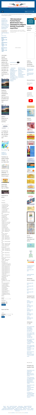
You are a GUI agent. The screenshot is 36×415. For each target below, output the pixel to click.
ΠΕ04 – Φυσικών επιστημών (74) (4, 234)
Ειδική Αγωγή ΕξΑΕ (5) (5, 286)
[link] (35, 19)
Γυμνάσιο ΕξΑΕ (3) (5, 284)
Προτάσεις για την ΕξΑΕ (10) (5, 281)
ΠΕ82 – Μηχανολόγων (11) (5, 253)
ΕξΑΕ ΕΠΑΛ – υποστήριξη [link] (11, 407)
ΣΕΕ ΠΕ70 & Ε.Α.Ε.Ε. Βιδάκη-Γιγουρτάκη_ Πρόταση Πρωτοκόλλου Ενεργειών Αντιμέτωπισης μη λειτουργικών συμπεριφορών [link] (22, 72)
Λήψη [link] (18, 62)
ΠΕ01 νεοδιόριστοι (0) (6, 266)
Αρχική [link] (4, 406)
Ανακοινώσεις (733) (5, 205)
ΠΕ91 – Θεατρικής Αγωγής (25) (4, 261)
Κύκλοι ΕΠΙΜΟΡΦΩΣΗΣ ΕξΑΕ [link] (22, 407)
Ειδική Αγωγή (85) (5, 227)
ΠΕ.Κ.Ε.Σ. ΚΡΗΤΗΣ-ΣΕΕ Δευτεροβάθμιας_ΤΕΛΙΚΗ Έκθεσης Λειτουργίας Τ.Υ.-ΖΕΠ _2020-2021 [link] (30, 348)
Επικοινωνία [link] (17, 410)
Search (33, 11)
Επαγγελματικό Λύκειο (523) (5, 213)
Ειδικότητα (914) (5, 224)
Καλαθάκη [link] (16, 64)
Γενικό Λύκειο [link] (12, 31)
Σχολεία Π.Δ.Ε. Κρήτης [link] (13, 406)
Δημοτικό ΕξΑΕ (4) (5, 285)
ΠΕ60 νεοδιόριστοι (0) (6, 270)
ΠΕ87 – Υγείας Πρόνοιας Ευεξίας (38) (5, 258)
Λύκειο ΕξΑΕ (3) (4, 289)
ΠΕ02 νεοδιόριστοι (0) (6, 267)
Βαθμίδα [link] (23, 30)
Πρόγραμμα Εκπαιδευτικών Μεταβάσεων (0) (4, 278)
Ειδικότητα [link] (15, 31)
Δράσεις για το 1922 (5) (6, 223)
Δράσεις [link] (5, 407)
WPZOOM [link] (26, 412)
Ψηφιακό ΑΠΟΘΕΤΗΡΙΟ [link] (28, 406)
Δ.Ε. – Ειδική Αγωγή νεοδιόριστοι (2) (5, 219)
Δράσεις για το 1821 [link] (18, 408)
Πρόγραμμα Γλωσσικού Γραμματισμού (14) (5, 276)
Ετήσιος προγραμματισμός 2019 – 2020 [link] (30, 314)
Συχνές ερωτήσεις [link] (30, 409)
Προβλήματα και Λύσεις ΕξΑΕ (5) (5, 295)
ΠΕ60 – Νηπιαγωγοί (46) (6, 243)
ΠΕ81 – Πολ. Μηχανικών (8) (5, 251)
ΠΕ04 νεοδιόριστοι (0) (6, 269)
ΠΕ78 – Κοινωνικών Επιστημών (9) (5, 246)
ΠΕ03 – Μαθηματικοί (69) (5, 232)
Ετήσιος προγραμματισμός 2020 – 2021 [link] (30, 309)
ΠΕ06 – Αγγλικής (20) (5, 236)
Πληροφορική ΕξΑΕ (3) (6, 293)
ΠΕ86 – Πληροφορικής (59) (5, 255)
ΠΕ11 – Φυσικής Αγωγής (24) (5, 242)
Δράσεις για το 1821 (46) (6, 222)
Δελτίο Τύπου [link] (3, 35)
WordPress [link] (13, 412)
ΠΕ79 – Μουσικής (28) (5, 248)
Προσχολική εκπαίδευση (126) (4, 217)
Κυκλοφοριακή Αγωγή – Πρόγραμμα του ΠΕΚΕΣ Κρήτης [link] (30, 266)
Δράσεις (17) (4, 221)
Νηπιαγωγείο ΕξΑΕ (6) (5, 290)
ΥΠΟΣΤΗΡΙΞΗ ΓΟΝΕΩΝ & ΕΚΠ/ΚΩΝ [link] (8, 408)
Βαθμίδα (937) (4, 207)
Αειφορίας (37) (4, 225)
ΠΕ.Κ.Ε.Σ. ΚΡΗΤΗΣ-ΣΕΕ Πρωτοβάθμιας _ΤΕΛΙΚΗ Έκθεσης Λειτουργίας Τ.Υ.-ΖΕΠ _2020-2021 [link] (30, 341)
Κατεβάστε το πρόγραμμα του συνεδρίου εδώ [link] (4, 153)
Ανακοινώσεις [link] (6, 14)
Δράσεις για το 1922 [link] (26, 408)
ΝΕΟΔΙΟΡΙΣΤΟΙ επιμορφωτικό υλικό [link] (20, 409)
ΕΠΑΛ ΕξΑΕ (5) (4, 287)
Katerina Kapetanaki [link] (14, 30)
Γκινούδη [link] (13, 64)
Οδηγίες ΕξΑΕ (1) (5, 292)
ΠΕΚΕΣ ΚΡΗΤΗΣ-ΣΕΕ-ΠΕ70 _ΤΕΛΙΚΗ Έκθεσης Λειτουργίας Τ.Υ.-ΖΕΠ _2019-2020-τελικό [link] (30, 354)
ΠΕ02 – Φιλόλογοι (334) (6, 230)
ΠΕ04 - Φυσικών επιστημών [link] (22, 31)
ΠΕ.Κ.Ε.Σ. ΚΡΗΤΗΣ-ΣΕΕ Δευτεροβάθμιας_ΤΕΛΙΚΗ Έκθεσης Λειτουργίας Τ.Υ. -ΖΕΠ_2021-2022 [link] (30, 335)
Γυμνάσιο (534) (4, 209)
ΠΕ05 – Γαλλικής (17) (5, 235)
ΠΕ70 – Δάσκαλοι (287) (6, 244)
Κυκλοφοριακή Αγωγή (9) (6, 263)
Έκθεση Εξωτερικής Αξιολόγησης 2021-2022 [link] (30, 74)
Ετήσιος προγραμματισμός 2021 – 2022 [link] (30, 305)
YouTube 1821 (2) (5, 204)
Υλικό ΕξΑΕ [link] (29, 407)
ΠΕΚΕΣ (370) (4, 274)
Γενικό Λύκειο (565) (5, 208)
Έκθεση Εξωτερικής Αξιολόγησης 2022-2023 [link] (30, 70)
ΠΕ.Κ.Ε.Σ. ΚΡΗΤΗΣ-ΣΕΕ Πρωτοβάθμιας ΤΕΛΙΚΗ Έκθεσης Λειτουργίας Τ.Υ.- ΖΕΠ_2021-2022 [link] (30, 329)
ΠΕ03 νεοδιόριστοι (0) (6, 268)
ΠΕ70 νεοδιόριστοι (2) (6, 271)
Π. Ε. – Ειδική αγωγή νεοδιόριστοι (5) (5, 215)
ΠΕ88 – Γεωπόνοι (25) (5, 259)
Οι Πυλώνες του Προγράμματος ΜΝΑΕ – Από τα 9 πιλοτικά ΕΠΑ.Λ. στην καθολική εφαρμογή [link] (30, 394)
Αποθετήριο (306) (5, 206)
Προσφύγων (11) (5, 262)
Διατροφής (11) (4, 226)
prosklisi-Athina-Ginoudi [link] (13, 62)
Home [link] (2, 14)
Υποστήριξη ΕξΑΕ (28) (5, 283)
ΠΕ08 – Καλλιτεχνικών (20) (5, 240)
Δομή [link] (8, 406)
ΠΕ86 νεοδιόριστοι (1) (6, 272)
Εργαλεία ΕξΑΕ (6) (5, 288)
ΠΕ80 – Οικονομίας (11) (6, 249)
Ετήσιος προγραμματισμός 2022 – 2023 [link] (30, 301)
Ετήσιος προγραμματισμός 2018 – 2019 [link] (30, 318)
